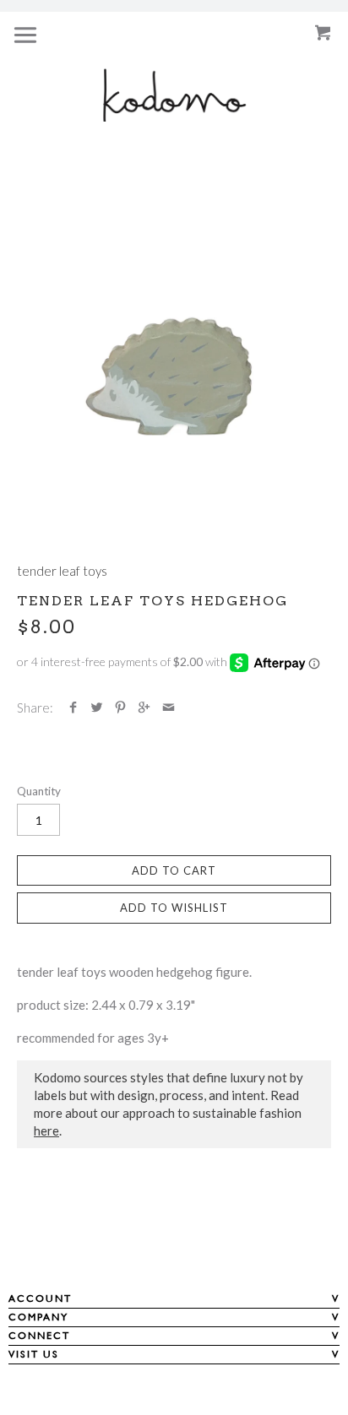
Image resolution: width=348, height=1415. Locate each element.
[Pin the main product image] (120, 707)
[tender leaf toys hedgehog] (174, 371)
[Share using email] (168, 707)
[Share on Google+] (144, 707)
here (46, 1130)
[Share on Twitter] (97, 707)
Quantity (39, 791)
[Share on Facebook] (73, 707)
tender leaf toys (62, 570)
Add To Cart (174, 870)
